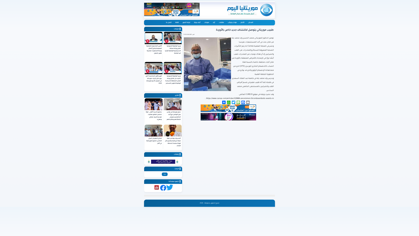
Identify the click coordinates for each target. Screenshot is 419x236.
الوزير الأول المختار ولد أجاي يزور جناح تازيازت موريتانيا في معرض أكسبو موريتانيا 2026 (154, 79)
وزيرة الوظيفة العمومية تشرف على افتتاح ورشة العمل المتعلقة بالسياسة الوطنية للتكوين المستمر (173, 79)
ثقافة (177, 22)
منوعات (206, 22)
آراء (214, 22)
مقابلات (221, 22)
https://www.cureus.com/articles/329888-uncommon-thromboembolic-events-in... (239, 99)
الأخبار (242, 22)
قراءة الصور (186, 22)
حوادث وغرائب (232, 22)
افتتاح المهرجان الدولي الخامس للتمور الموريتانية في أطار (154, 141)
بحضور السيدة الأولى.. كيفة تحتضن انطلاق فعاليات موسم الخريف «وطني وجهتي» (154, 115)
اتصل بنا (168, 22)
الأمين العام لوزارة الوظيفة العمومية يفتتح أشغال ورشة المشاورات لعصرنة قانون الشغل (154, 49)
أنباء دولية (197, 22)
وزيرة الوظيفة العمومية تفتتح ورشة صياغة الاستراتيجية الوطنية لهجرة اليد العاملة (173, 49)
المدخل (250, 22)
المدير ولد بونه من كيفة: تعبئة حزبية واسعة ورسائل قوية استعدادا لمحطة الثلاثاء (173, 142)
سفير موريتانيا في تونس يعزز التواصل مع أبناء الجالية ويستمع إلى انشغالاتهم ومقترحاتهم (174, 115)
